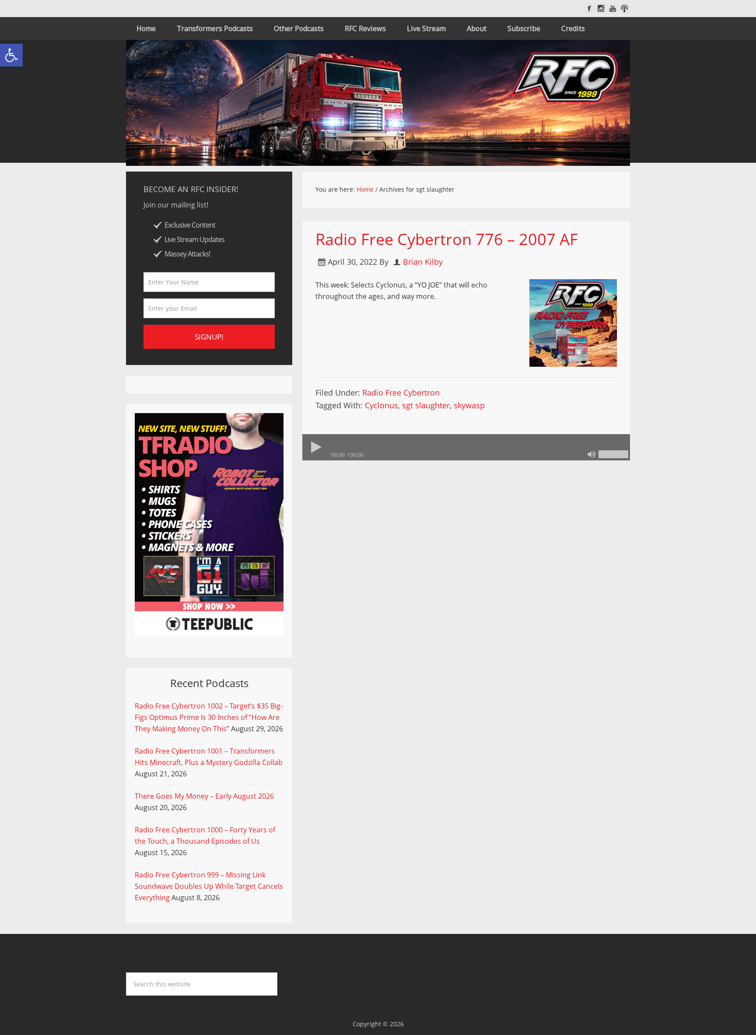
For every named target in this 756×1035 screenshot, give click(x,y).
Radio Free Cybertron (401, 392)
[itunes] (624, 8)
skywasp (469, 405)
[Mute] (591, 454)
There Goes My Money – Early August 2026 (204, 796)
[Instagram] (600, 8)
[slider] (613, 454)
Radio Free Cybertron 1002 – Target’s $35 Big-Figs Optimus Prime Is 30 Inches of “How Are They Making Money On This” (209, 717)
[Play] (315, 447)
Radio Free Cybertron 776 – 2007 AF (446, 239)
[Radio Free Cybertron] (378, 103)
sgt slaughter (426, 405)
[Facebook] (589, 8)
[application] (466, 447)
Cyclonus (381, 405)
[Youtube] (612, 8)
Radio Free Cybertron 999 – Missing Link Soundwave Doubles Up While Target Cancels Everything (209, 886)
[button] (11, 55)
